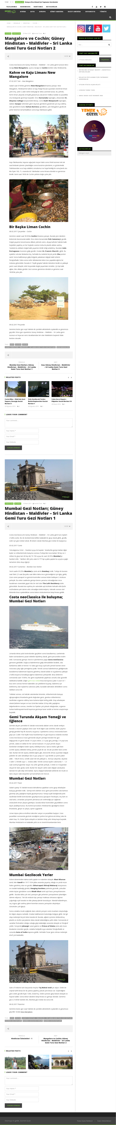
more (66, 56)
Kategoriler (51, 7)
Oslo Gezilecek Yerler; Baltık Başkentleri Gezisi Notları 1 (38, 401)
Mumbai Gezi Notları (13, 1021)
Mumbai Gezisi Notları (52, 1021)
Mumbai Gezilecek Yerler (32, 1021)
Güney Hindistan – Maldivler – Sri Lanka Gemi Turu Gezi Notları (30, 347)
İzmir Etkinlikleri (104, 1121)
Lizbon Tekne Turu (87, 90)
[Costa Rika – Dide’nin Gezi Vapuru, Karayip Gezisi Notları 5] (15, 389)
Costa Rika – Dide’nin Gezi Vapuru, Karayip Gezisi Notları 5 (15, 401)
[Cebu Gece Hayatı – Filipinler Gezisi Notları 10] (62, 389)
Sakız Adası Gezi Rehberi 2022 (91, 95)
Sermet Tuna (38, 33)
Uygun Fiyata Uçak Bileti (89, 84)
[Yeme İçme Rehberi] (94, 112)
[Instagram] (105, 7)
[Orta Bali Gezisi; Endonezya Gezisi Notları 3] (15, 1063)
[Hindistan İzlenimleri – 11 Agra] (62, 1063)
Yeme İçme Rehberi (85, 1121)
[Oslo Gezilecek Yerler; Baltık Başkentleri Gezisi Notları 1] (38, 389)
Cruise (25, 344)
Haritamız (38, 7)
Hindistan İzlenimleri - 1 (21, 1038)
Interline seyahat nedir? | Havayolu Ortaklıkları (95, 71)
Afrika (23, 12)
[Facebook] (92, 7)
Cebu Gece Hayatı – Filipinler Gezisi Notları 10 (62, 400)
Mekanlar (20, 2)
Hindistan (16, 33)
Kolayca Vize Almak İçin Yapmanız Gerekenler (41, 2)
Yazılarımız (11, 7)
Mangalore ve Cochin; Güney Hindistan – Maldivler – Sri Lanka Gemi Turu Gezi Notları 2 (55, 1040)
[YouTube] (96, 7)
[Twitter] (101, 7)
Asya (32, 12)
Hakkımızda (25, 7)
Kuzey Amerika (74, 12)
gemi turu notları (34, 681)
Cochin (8, 33)
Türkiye (103, 12)
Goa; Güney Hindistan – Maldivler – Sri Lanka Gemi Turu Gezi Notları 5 (55, 366)
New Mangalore (63, 347)
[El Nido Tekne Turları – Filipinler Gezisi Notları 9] (38, 1063)
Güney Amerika (56, 12)
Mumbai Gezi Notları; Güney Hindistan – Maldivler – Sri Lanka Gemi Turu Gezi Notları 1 (21, 366)
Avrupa (42, 12)
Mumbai (18, 503)
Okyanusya (90, 12)
